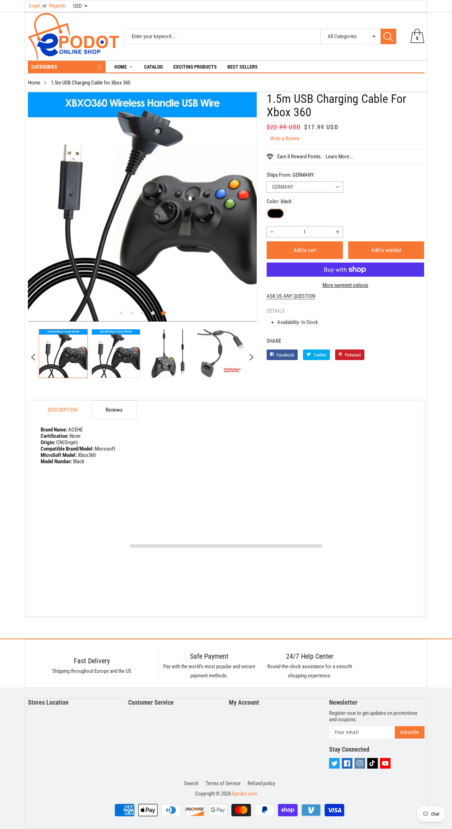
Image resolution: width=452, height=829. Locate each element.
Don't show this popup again (230, 483)
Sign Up (295, 467)
